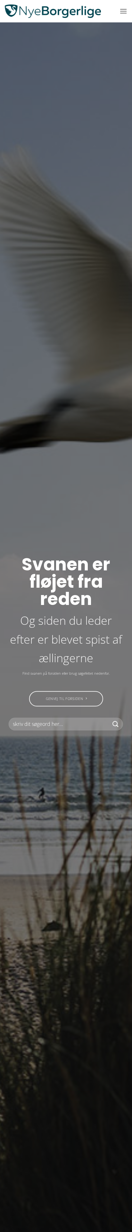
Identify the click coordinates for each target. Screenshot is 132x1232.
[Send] (115, 724)
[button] (123, 11)
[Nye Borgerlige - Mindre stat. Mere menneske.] (53, 11)
